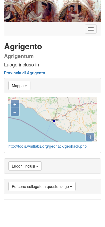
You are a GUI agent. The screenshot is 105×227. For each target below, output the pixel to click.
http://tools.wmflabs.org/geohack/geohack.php (47, 146)
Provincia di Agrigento (24, 72)
